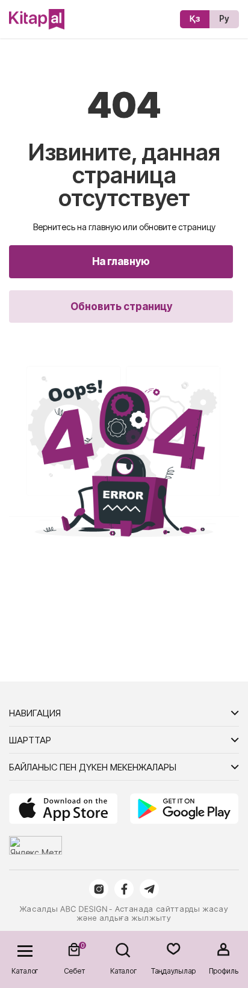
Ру (224, 18)
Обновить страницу (121, 306)
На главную (121, 261)
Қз (195, 18)
